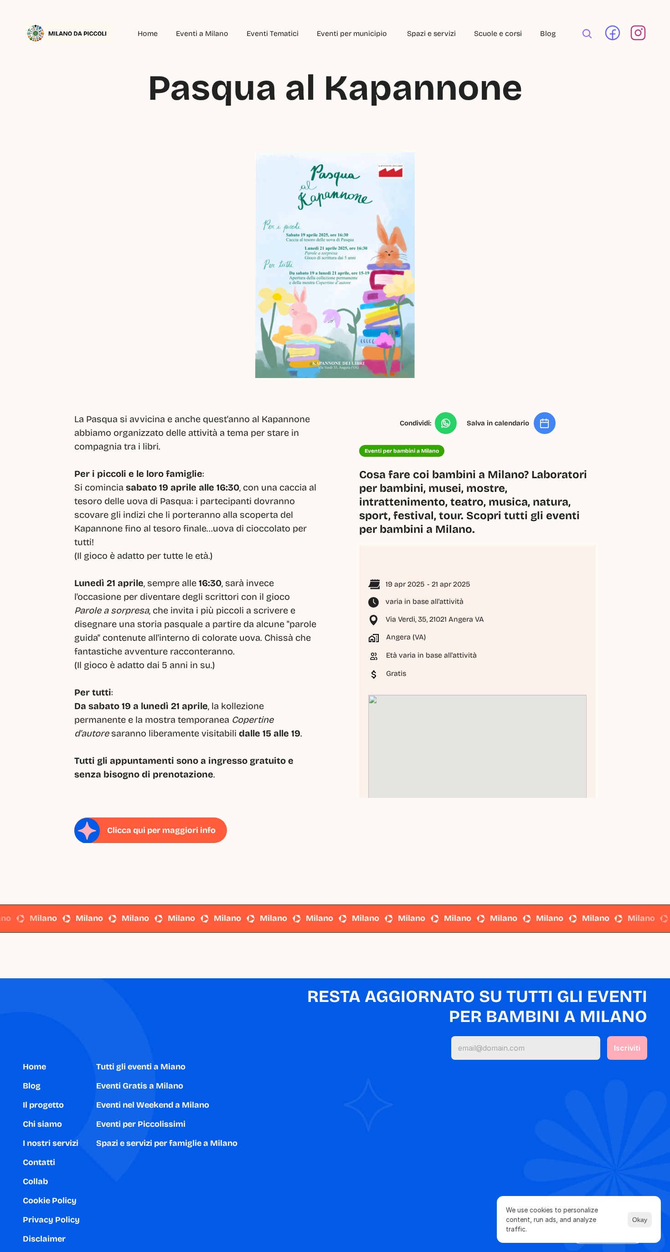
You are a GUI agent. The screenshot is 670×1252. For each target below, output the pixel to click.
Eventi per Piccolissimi (141, 1124)
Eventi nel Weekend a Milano (152, 1105)
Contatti (39, 1162)
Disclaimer (44, 1239)
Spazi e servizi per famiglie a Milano (166, 1143)
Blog (548, 33)
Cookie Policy (50, 1201)
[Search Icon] (587, 34)
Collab (35, 1181)
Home (148, 33)
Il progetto (43, 1105)
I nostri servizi (50, 1143)
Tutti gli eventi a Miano (141, 1067)
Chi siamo (42, 1124)
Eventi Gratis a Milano (139, 1086)
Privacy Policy (51, 1220)
